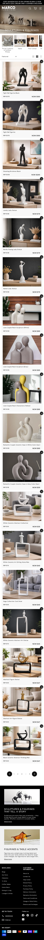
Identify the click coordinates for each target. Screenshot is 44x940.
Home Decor (6, 887)
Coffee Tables (6, 884)
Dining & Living (6, 890)
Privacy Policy (27, 886)
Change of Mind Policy (30, 901)
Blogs (3, 872)
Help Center (27, 880)
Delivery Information (29, 892)
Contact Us (26, 876)
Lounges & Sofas (7, 893)
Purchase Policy (28, 889)
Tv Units (4, 881)
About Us (26, 873)
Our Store (5, 875)
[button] (35, 8)
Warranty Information (30, 895)
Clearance (5, 878)
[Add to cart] (41, 61)
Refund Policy (27, 883)
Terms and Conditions (30, 898)
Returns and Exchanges (30, 904)
